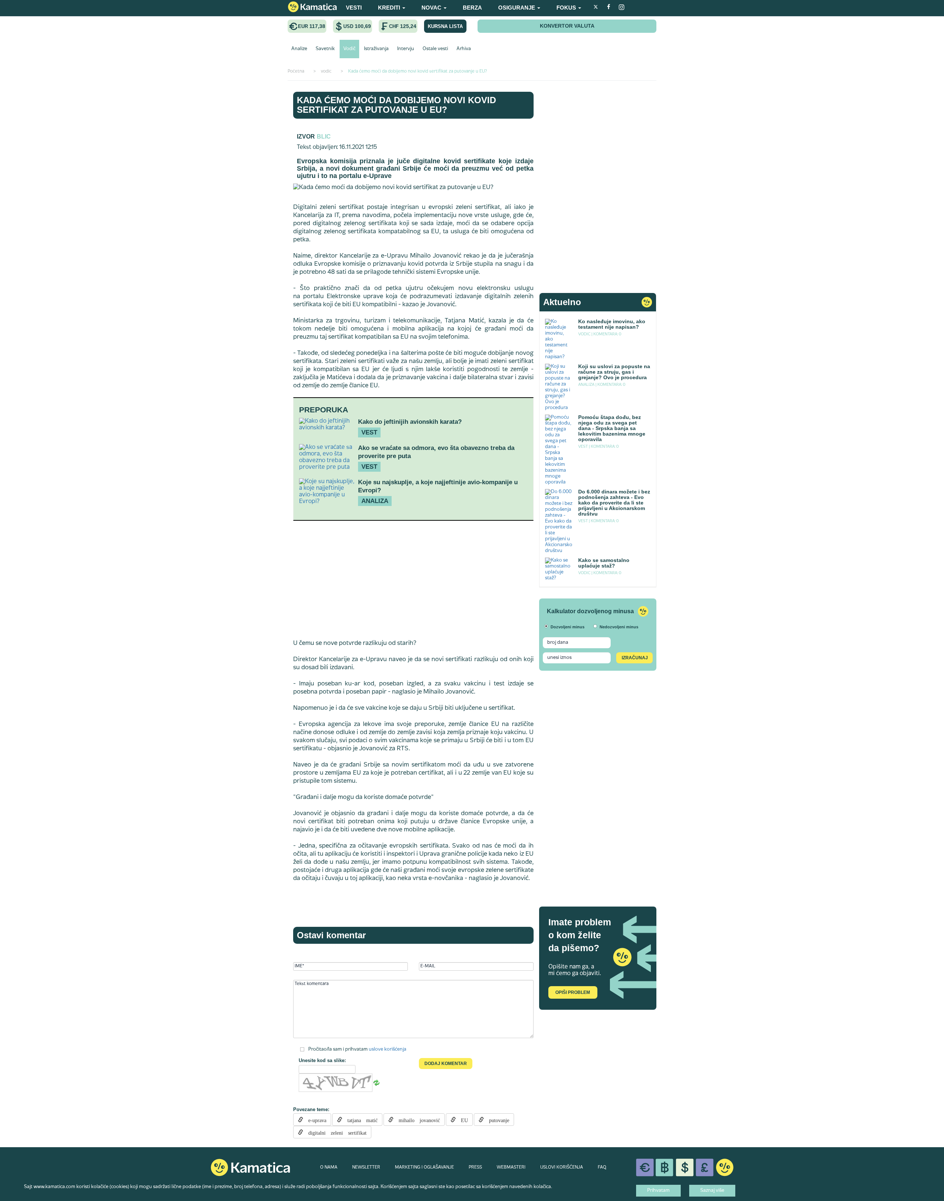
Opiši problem (572, 992)
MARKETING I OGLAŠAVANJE (424, 1167)
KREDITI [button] (390, 7)
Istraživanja (376, 49)
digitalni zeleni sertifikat (335, 1132)
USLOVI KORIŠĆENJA (561, 1167)
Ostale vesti (435, 49)
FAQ (602, 1167)
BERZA (472, 7)
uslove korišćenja (387, 1049)
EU (462, 1120)
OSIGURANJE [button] (517, 7)
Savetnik (325, 49)
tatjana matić (360, 1120)
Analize (299, 49)
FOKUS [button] (566, 7)
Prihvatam (658, 1190)
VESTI (354, 7)
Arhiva (464, 49)
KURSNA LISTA (445, 26)
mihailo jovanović (416, 1120)
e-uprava (314, 1120)
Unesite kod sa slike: (322, 1060)
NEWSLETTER (366, 1167)
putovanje (496, 1120)
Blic (324, 136)
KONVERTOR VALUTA (567, 26)
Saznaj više (712, 1190)
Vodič (349, 49)
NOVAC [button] (432, 7)
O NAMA (328, 1167)
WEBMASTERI (511, 1167)
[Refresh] (376, 1083)
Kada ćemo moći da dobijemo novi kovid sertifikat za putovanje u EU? (396, 105)
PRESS (475, 1167)
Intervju (405, 49)
